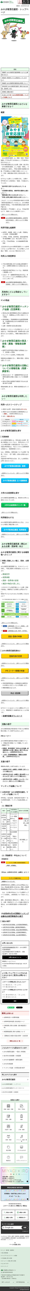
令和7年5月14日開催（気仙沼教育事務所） (15, 930)
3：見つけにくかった (10, 997)
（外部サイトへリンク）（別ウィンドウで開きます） (15, 535)
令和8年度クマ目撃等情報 (11, 1017)
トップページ (4, 1236)
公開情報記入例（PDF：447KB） (18, 631)
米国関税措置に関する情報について (14, 1031)
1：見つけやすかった (10, 994)
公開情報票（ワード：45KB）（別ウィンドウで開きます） (18, 627)
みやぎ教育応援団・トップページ (12, 1084)
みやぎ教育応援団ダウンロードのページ (13, 1088)
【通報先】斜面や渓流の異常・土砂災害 (16, 1035)
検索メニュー (28, 2)
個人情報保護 (5, 1252)
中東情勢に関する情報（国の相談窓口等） (15, 1026)
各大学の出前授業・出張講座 (12, 1055)
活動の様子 (10, 92)
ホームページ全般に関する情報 (9, 1261)
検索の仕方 (26, 1231)
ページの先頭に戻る (15, 1244)
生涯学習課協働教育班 (9, 947)
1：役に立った (8, 984)
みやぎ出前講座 (8, 1064)
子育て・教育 (11, 1236)
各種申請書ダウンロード (12, 716)
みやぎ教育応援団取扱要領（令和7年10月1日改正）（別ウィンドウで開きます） (17, 220)
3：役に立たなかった (10, 987)
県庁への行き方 (6, 1282)
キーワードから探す (8, 1224)
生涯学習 (27, 1236)
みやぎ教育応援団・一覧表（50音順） (15, 1051)
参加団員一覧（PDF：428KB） (26, 822)
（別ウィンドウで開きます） (9, 214)
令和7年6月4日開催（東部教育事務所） (14, 927)
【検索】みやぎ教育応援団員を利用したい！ (14, 83)
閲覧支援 (24, 2)
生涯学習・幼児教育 (19, 1236)
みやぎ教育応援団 (8, 1079)
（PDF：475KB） (11, 865)
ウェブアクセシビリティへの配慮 (9, 1255)
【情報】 (4, 92)
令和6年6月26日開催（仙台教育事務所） (15, 935)
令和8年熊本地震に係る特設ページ (14, 1021)
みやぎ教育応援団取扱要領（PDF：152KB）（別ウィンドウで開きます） (17, 283)
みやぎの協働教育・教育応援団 (13, 1059)
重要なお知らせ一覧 (15, 1041)
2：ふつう (18, 984)
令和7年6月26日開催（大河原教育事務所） (15, 924)
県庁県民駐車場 (20, 1282)
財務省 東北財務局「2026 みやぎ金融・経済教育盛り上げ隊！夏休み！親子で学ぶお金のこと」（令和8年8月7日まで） (16, 750)
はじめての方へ (5, 1263)
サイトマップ (5, 1266)
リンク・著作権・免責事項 (8, 1250)
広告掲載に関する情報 (7, 1258)
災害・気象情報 (20, 2)
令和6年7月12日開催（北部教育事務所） (15, 932)
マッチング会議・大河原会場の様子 (14, 1068)
